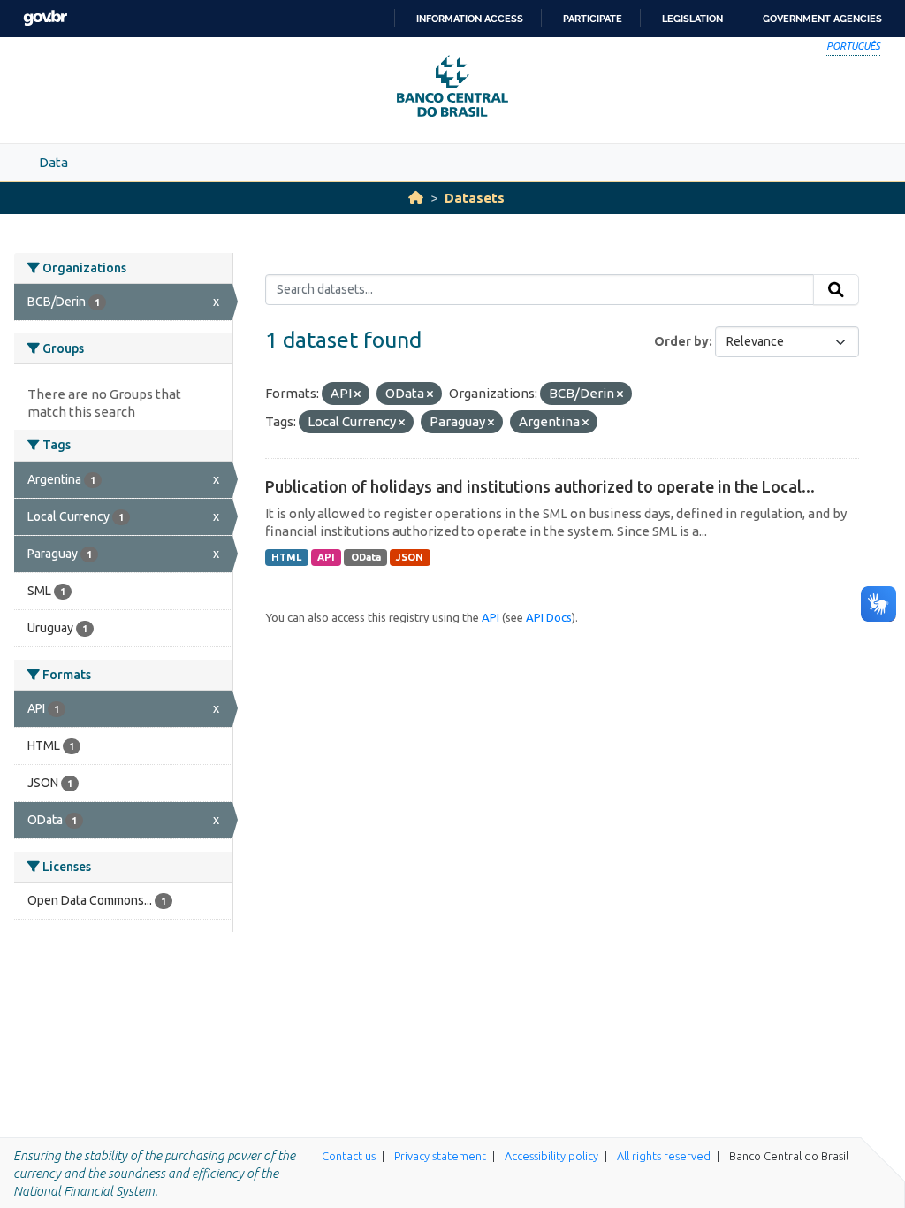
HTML (286, 557)
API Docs (549, 617)
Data (53, 162)
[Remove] (357, 394)
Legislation (692, 18)
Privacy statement (440, 1156)
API (326, 557)
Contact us (349, 1156)
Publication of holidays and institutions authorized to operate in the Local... (540, 486)
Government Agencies (822, 18)
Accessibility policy (551, 1156)
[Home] (415, 197)
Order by (681, 341)
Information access (469, 18)
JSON (409, 557)
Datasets (475, 197)
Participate (592, 18)
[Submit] (836, 290)
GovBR (45, 18)
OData (366, 557)
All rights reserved (664, 1156)
